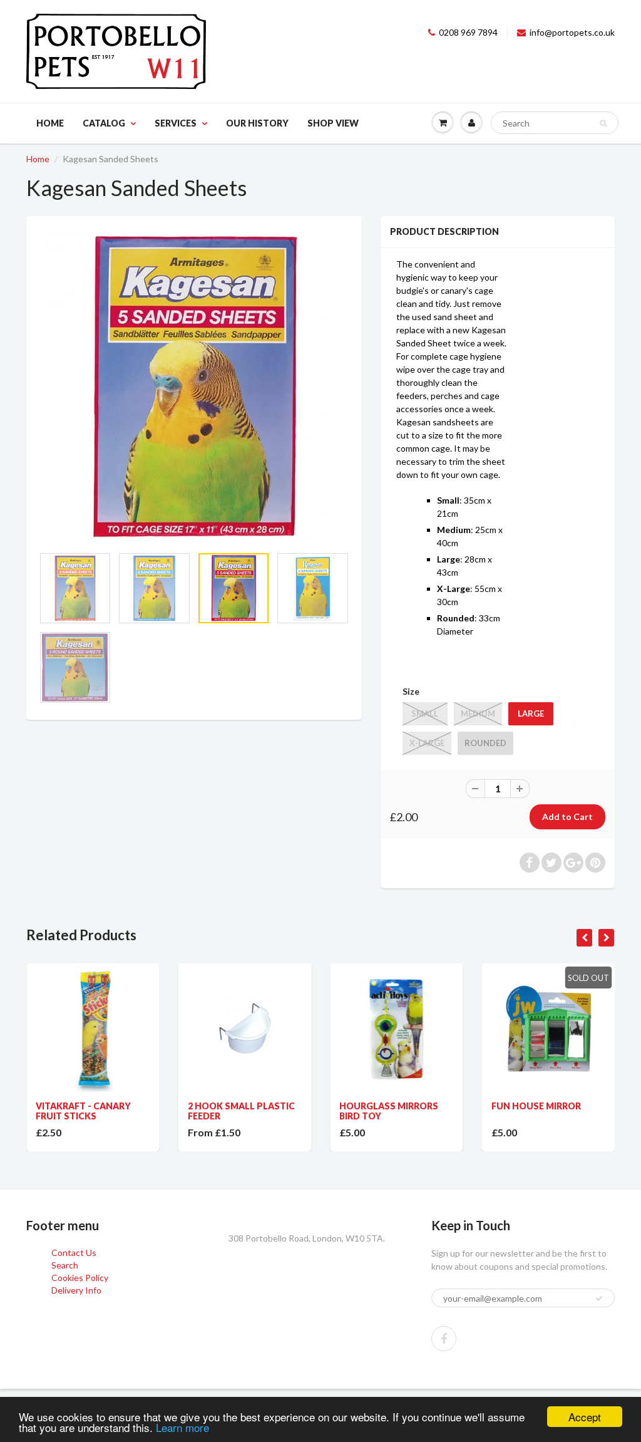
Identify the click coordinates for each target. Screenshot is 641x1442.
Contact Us (73, 1252)
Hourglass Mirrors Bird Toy (388, 1111)
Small (424, 713)
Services (176, 123)
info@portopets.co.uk (572, 32)
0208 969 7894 (468, 32)
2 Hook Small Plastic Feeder (241, 1111)
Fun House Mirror (536, 1106)
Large (531, 713)
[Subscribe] (599, 1299)
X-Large (426, 743)
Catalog (104, 123)
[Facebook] (443, 1338)
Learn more (182, 1427)
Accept (584, 1416)
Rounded (485, 743)
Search (64, 1265)
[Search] (603, 123)
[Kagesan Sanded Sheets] (194, 387)
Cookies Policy (79, 1277)
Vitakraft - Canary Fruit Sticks (83, 1111)
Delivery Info (76, 1290)
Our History (257, 123)
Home (50, 123)
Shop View (333, 123)
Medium (478, 713)
